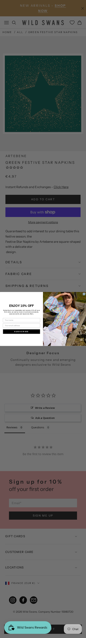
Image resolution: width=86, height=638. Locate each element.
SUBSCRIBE (21, 331)
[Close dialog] (84, 294)
